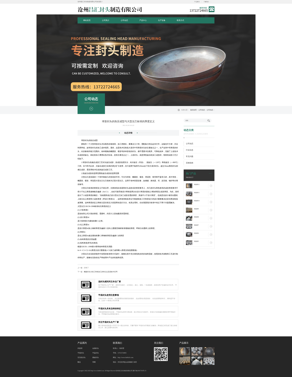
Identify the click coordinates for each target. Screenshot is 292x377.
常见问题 (189, 156)
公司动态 (124, 20)
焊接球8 (196, 217)
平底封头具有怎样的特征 (109, 308)
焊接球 (80, 348)
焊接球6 (196, 233)
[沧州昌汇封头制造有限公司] (110, 9)
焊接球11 (196, 192)
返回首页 (193, 110)
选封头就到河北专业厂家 (109, 281)
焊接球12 (196, 184)
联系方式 (180, 20)
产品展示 (197, 2)
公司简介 (105, 20)
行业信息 (189, 150)
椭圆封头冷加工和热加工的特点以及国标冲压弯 (100, 272)
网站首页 (87, 20)
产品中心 (143, 20)
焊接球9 (196, 209)
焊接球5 (196, 241)
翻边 (79, 362)
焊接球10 (196, 201)
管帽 (94, 362)
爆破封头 (95, 357)
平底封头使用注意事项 (108, 295)
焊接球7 (196, 225)
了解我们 (206, 2)
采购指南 (189, 163)
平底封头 (81, 353)
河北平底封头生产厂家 (108, 322)
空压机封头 (82, 357)
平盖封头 (95, 353)
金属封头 (95, 348)
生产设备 (161, 20)
